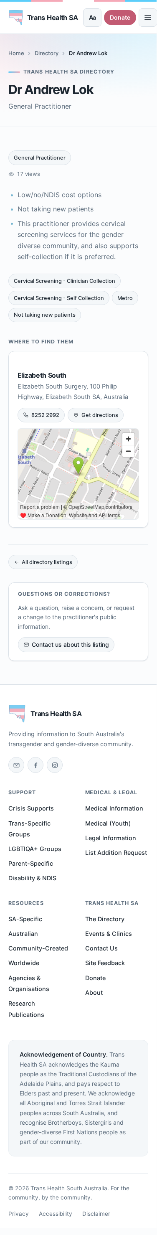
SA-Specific (25, 918)
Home (16, 53)
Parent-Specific (30, 863)
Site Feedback (105, 962)
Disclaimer (96, 1213)
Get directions (99, 415)
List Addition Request (116, 852)
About (94, 992)
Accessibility (55, 1213)
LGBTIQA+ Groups (34, 848)
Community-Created (38, 948)
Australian (23, 933)
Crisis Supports (31, 808)
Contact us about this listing (70, 644)
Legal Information (110, 837)
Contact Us (101, 948)
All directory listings (47, 562)
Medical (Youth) (108, 823)
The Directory (104, 918)
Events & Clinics (108, 933)
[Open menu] (148, 17)
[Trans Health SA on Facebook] (35, 765)
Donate (120, 17)
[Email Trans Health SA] (16, 765)
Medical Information (114, 808)
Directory (46, 53)
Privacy (18, 1213)
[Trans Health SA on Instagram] (55, 765)
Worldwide (23, 962)
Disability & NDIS (32, 878)
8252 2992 (45, 415)
